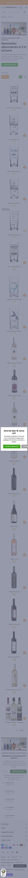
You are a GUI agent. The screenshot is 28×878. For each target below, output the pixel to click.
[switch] (3, 876)
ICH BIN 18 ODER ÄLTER (12, 446)
